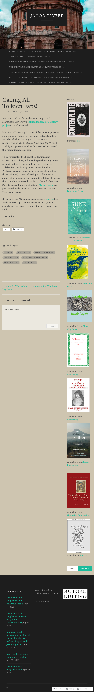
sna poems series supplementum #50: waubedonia (15, 600)
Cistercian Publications (78, 515)
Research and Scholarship (61, 51)
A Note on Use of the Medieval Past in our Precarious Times (42, 83)
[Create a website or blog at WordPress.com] (7, 688)
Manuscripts (11, 258)
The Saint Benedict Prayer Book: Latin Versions (35, 67)
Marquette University (35, 258)
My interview (46, 185)
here (79, 141)
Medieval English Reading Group (51, 77)
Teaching (37, 51)
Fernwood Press (75, 191)
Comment (52, 326)
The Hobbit (30, 263)
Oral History (11, 263)
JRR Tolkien (24, 252)
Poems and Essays (37, 57)
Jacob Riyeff (47, 16)
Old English (13, 245)
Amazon (84, 555)
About (23, 51)
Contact (24, 77)
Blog (11, 77)
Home (12, 51)
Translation (16, 57)
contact (50, 199)
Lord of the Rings (45, 252)
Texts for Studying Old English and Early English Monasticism (44, 72)
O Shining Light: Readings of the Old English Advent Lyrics (41, 62)
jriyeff (25, 112)
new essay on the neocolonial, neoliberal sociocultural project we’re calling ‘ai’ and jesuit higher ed (18, 638)
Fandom (8, 252)
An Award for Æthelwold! (46, 286)
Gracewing (72, 374)
